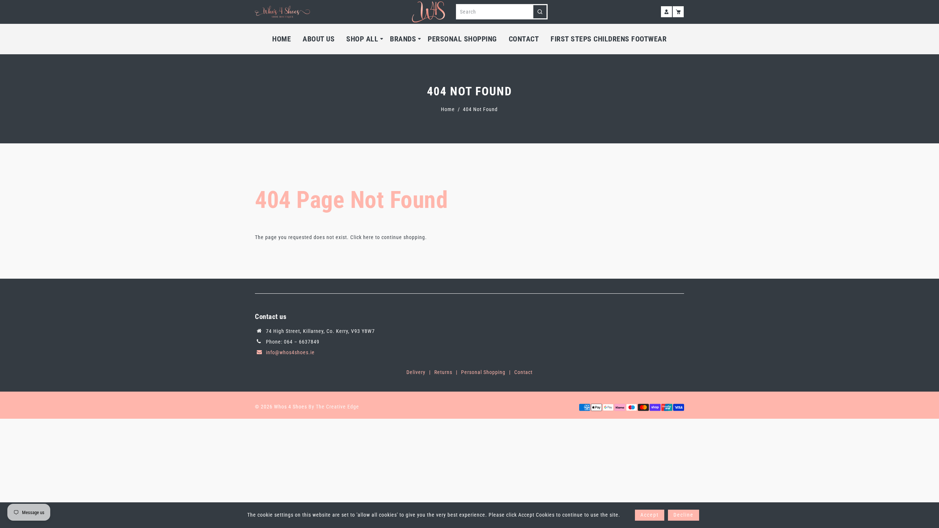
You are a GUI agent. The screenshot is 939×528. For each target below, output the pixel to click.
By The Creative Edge (333, 407)
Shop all (362, 38)
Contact (524, 38)
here (368, 237)
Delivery (415, 372)
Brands (403, 38)
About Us (319, 38)
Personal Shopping (462, 38)
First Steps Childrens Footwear (608, 38)
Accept (649, 515)
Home (281, 38)
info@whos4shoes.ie (290, 352)
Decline (683, 515)
